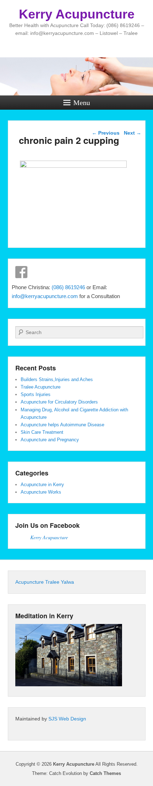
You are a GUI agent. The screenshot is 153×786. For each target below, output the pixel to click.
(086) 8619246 (69, 287)
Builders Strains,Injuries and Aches (57, 379)
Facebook (21, 272)
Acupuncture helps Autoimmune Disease (62, 424)
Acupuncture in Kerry (42, 484)
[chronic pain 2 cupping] (73, 166)
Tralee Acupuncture (40, 387)
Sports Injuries (36, 394)
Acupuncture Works (41, 492)
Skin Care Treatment (42, 432)
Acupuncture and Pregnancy (50, 439)
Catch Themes (105, 773)
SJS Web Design (67, 719)
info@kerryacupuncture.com (45, 296)
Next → (132, 133)
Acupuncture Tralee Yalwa (44, 582)
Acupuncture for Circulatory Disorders (59, 402)
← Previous (106, 133)
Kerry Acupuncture (76, 14)
